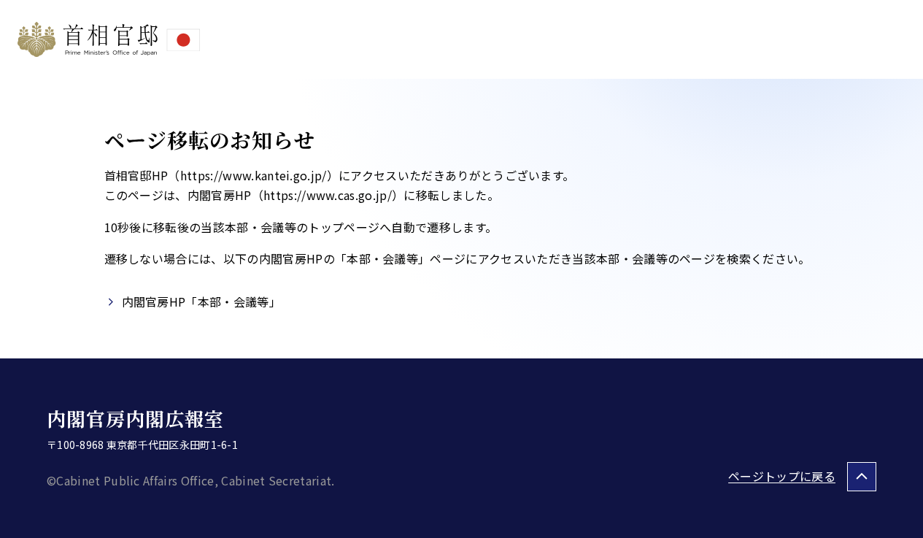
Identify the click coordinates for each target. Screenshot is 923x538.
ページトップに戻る (781, 476)
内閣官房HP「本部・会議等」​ (201, 301)
